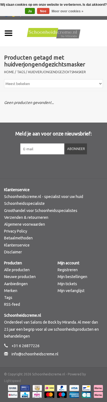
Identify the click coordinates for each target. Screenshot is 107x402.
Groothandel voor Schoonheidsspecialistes (40, 210)
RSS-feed (12, 304)
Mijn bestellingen (72, 276)
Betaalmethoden (18, 238)
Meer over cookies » (67, 11)
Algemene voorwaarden (24, 224)
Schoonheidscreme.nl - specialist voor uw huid (43, 196)
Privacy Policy (15, 231)
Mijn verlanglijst (71, 290)
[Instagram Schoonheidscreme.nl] (68, 165)
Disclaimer (13, 252)
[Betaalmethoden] (12, 387)
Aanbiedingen (16, 284)
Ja (30, 11)
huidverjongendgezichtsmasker (57, 72)
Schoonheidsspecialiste (24, 203)
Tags (21, 72)
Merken (10, 290)
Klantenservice (17, 245)
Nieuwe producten (20, 276)
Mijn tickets (67, 284)
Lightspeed (12, 381)
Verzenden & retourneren (26, 217)
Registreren (68, 270)
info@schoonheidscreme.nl (35, 354)
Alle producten (17, 270)
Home (9, 72)
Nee (43, 11)
